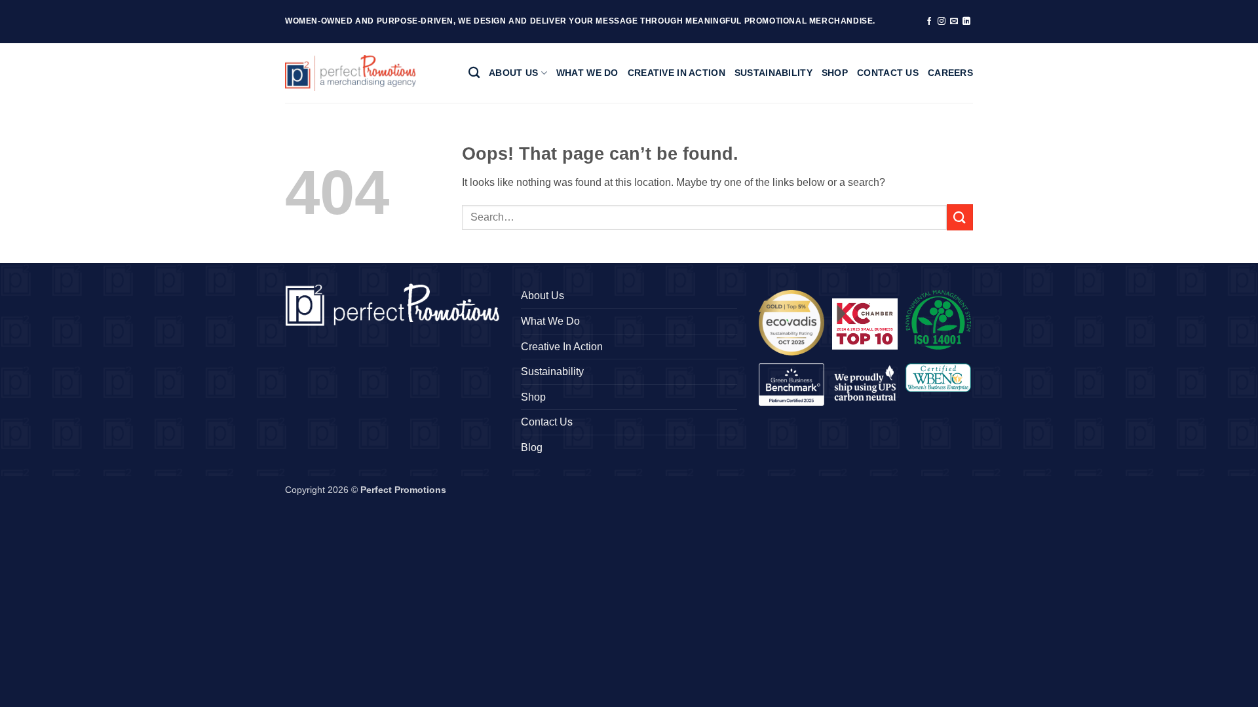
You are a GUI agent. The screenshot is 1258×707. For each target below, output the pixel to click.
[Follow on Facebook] (929, 21)
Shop (835, 72)
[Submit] (960, 217)
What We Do (587, 72)
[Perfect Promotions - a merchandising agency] (350, 73)
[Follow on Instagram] (941, 21)
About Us (513, 72)
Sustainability (773, 72)
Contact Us (888, 72)
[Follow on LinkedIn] (966, 21)
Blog (532, 447)
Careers (950, 72)
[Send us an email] (954, 21)
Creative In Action (676, 72)
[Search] (474, 73)
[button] (791, 322)
